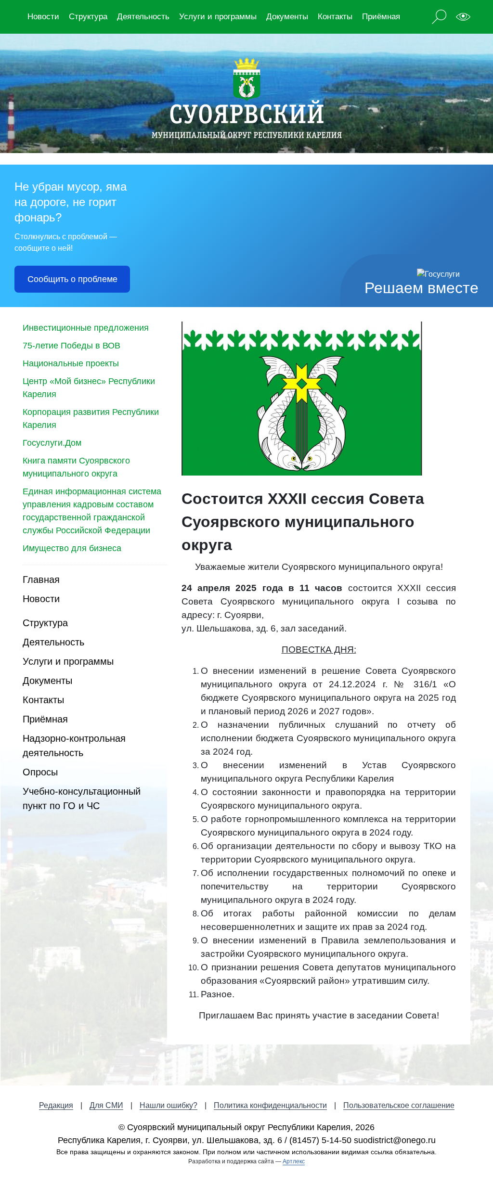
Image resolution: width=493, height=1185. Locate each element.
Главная (41, 579)
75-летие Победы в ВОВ (71, 345)
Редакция (56, 1105)
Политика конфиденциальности (270, 1105)
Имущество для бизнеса (72, 548)
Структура (88, 16)
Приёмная (381, 16)
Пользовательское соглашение (398, 1105)
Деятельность (143, 16)
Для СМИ (106, 1105)
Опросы (40, 772)
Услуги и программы (218, 16)
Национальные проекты (71, 363)
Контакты (335, 16)
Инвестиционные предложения (86, 328)
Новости (43, 16)
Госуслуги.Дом (52, 443)
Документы (287, 16)
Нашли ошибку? (168, 1105)
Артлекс (294, 1161)
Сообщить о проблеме (72, 279)
